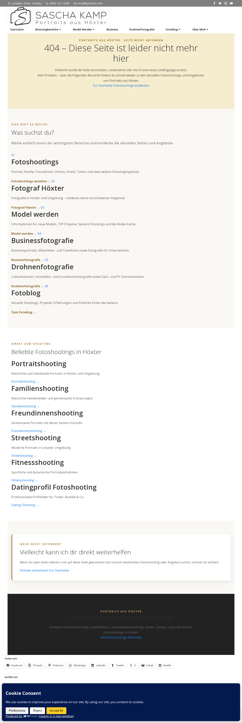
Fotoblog (172, 29)
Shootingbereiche (46, 29)
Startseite (17, 29)
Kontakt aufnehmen (34, 570)
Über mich (199, 29)
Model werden (82, 29)
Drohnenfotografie (141, 29)
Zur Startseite (103, 85)
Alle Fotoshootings (114, 637)
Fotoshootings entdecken (131, 85)
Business (112, 29)
